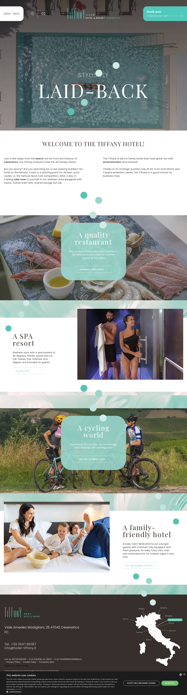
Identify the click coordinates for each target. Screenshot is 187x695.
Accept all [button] (170, 683)
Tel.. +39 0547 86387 (20, 644)
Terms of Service (50, 670)
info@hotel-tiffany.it (20, 648)
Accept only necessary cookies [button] (141, 683)
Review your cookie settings (16, 666)
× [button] (184, 674)
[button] (62, 692)
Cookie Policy (29, 662)
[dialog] (93, 683)
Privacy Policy (13, 662)
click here (19, 689)
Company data (46, 662)
